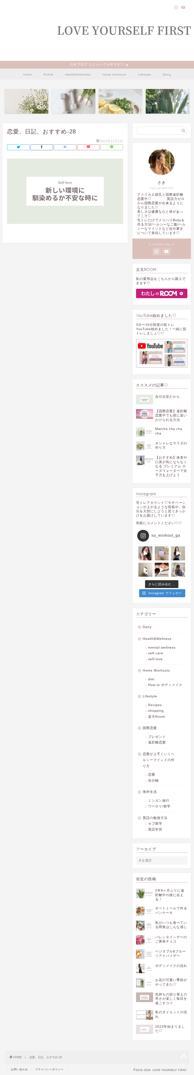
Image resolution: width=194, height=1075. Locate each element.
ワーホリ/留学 (159, 806)
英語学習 (155, 829)
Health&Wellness (78, 74)
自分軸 (153, 780)
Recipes (155, 705)
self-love (155, 659)
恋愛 (151, 774)
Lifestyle (144, 74)
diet (151, 679)
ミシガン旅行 (158, 800)
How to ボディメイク (165, 685)
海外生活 (150, 792)
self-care (155, 653)
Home (27, 74)
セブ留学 (155, 823)
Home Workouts (114, 74)
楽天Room (156, 716)
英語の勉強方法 (155, 818)
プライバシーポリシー (49, 1069)
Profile (48, 74)
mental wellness (162, 647)
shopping (156, 710)
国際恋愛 (150, 728)
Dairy (167, 74)
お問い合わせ (19, 1069)
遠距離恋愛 (157, 742)
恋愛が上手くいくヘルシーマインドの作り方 (159, 760)
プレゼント (157, 737)
